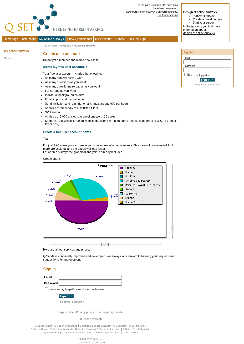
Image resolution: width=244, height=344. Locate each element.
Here (46, 249)
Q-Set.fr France (137, 325)
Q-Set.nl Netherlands (61, 329)
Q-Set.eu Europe (53, 332)
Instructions (28, 39)
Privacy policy (85, 312)
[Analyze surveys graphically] (105, 237)
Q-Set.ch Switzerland (65, 325)
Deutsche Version (168, 15)
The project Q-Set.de (109, 312)
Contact (120, 39)
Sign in (8, 58)
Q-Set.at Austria (43, 325)
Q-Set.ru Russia (94, 332)
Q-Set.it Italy (120, 325)
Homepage (11, 39)
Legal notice (66, 312)
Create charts (52, 158)
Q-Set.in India (113, 332)
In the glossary (192, 26)
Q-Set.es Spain (39, 329)
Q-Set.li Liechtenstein (108, 329)
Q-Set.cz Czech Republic (136, 329)
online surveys (148, 11)
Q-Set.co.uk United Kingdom (95, 325)
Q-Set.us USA (130, 332)
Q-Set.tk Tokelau (74, 332)
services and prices (76, 249)
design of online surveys (199, 33)
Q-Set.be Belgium (85, 329)
